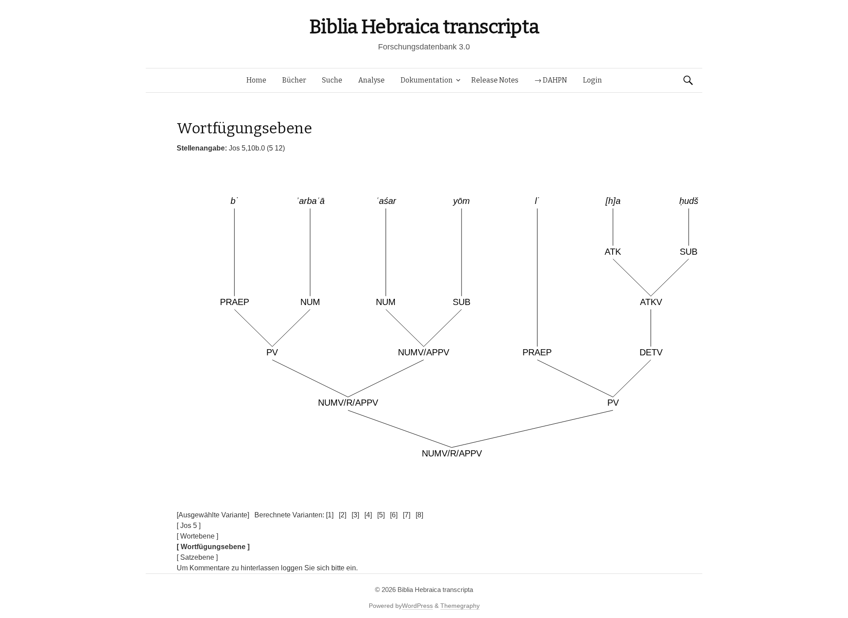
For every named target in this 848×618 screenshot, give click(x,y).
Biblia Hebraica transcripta (424, 26)
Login (592, 80)
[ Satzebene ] (197, 557)
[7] (406, 515)
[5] (381, 515)
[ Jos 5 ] (189, 525)
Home (256, 80)
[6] (394, 515)
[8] (419, 515)
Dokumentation (427, 80)
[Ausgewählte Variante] (213, 515)
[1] (329, 515)
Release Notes (495, 80)
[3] (355, 515)
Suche (332, 80)
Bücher (294, 80)
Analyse (371, 80)
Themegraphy (460, 605)
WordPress (417, 605)
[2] (342, 515)
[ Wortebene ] (197, 536)
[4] (368, 515)
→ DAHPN (550, 80)
